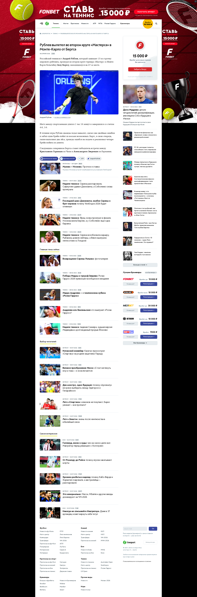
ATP (94, 23)
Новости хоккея (87, 531)
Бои (82, 546)
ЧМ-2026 (63, 541)
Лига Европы (65, 537)
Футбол (43, 528)
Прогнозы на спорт (48, 559)
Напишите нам (150, 542)
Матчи (65, 23)
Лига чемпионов (66, 534)
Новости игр (85, 590)
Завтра (62, 565)
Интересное (44, 550)
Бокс (102, 553)
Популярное (44, 547)
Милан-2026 (105, 580)
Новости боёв (86, 550)
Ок (153, 529)
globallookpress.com (62, 117)
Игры (83, 586)
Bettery (43, 590)
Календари (44, 537)
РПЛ (61, 531)
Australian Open (107, 562)
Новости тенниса (87, 562)
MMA (103, 550)
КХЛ (102, 531)
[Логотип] (47, 23)
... (152, 27)
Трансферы (44, 541)
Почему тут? (130, 284)
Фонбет (43, 584)
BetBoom (43, 587)
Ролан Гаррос (110, 23)
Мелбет (63, 587)
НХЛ (102, 534)
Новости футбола (46, 531)
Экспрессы (64, 568)
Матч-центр (44, 534)
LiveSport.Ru (46, 33)
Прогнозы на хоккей (47, 565)
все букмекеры (150, 273)
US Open (84, 571)
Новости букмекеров (68, 580)
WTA (100, 23)
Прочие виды (86, 577)
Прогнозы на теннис (47, 571)
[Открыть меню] (42, 23)
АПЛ (61, 544)
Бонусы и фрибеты (47, 580)
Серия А (63, 550)
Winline (62, 584)
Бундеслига (64, 553)
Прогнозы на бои (46, 568)
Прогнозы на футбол (48, 544)
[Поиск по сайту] (157, 23)
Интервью (44, 553)
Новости (84, 23)
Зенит (62, 590)
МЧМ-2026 (105, 541)
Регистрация (148, 284)
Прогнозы (75, 23)
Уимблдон (105, 565)
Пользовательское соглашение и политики (137, 561)
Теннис (56, 23)
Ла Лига (63, 547)
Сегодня (63, 562)
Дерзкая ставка (66, 571)
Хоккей (84, 528)
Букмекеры (125, 23)
